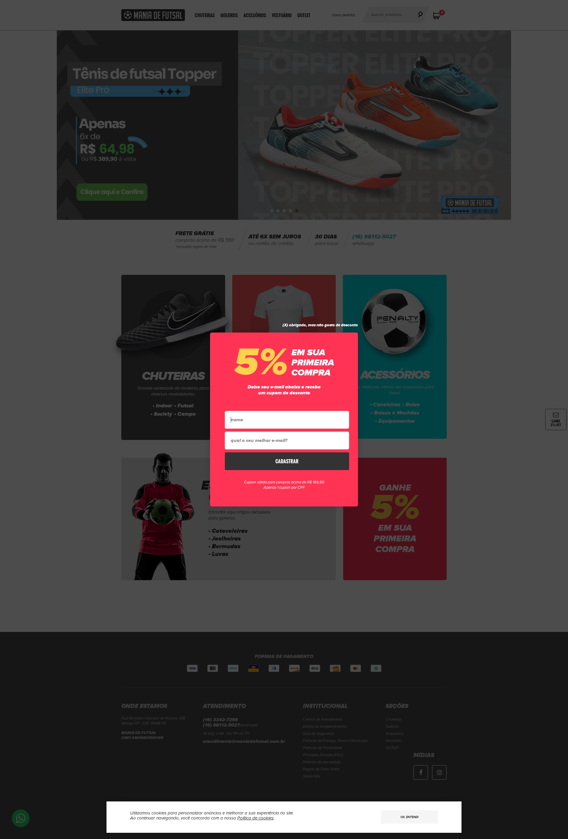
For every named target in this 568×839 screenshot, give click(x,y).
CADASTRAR (286, 461)
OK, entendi (409, 817)
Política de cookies (255, 818)
